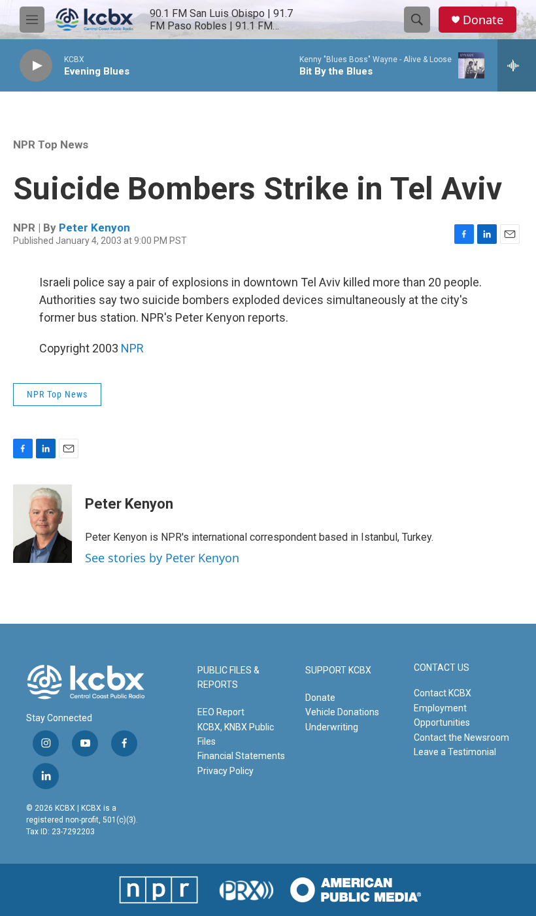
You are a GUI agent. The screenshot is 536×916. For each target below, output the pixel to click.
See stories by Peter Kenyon (162, 558)
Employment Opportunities (442, 715)
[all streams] (516, 65)
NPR (132, 348)
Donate (483, 20)
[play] (35, 65)
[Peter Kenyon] (42, 523)
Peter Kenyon (94, 227)
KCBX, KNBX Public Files (235, 734)
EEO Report (220, 712)
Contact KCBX (442, 693)
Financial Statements (241, 756)
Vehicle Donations (342, 712)
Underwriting (331, 727)
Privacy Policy (225, 771)
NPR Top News (50, 144)
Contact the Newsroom (461, 737)
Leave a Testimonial (455, 752)
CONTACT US (441, 668)
